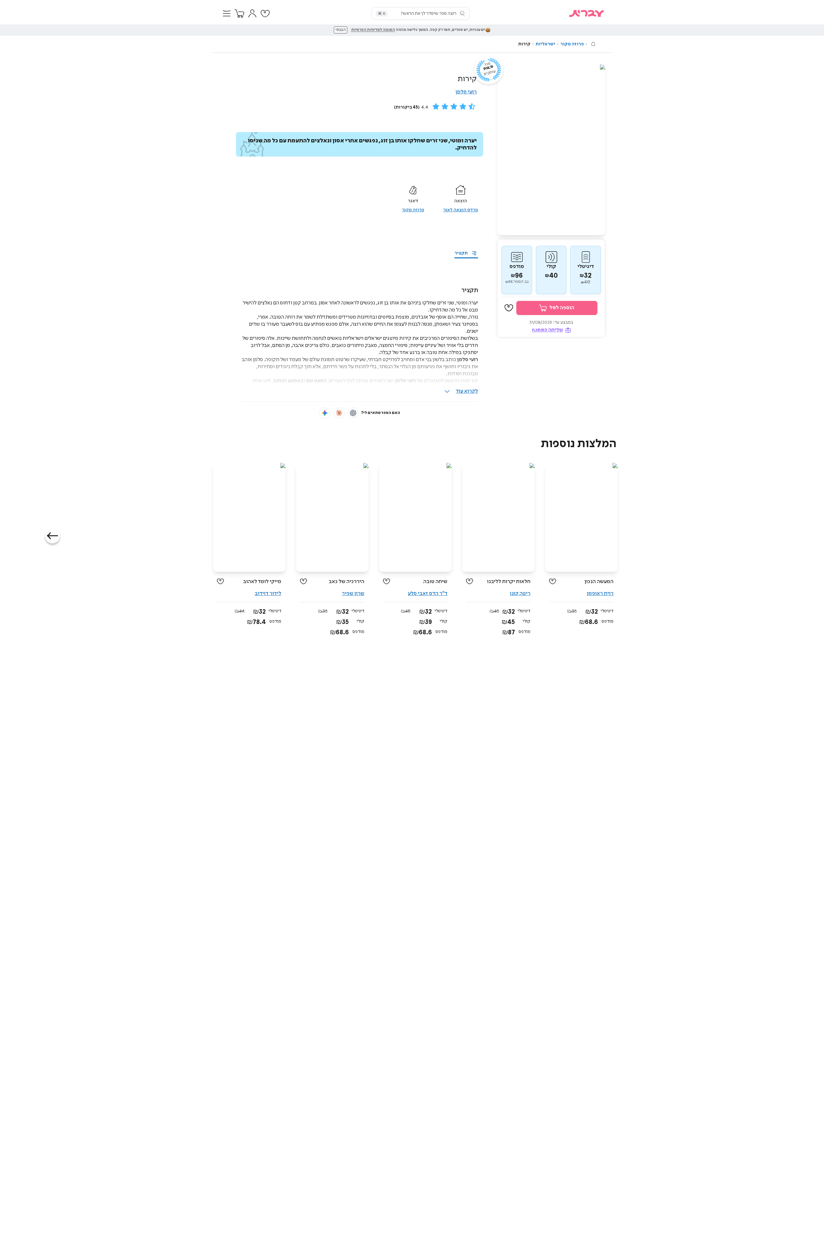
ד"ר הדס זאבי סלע (427, 593)
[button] (226, 13)
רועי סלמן (466, 92)
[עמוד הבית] (593, 44)
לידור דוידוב (268, 593)
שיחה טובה (435, 582)
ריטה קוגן (520, 593)
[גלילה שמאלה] (52, 536)
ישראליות (545, 44)
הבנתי (340, 30)
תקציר (461, 253)
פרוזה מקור (572, 44)
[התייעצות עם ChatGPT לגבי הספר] (353, 413)
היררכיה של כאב (346, 582)
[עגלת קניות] (239, 13)
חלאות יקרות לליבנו (508, 582)
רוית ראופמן (600, 593)
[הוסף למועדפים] (509, 308)
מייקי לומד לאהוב (262, 582)
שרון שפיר (353, 593)
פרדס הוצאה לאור (460, 210)
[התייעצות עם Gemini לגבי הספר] (324, 413)
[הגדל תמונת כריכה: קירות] (551, 149)
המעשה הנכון (599, 582)
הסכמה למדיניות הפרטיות (373, 30)
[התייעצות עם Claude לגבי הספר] (338, 413)
